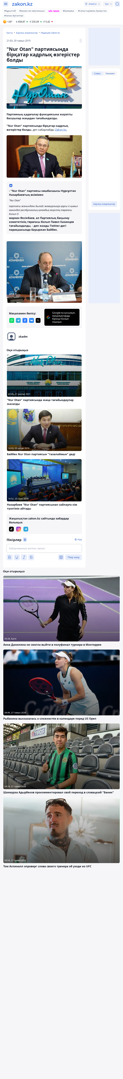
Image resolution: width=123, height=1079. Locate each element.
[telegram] (18, 320)
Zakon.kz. (61, 129)
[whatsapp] (11, 320)
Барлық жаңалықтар (27, 32)
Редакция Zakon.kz (50, 32)
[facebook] (25, 320)
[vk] (31, 320)
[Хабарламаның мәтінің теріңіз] (44, 548)
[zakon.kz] (22, 4)
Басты (10, 32)
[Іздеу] (117, 4)
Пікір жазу (74, 557)
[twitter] (38, 320)
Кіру (80, 539)
